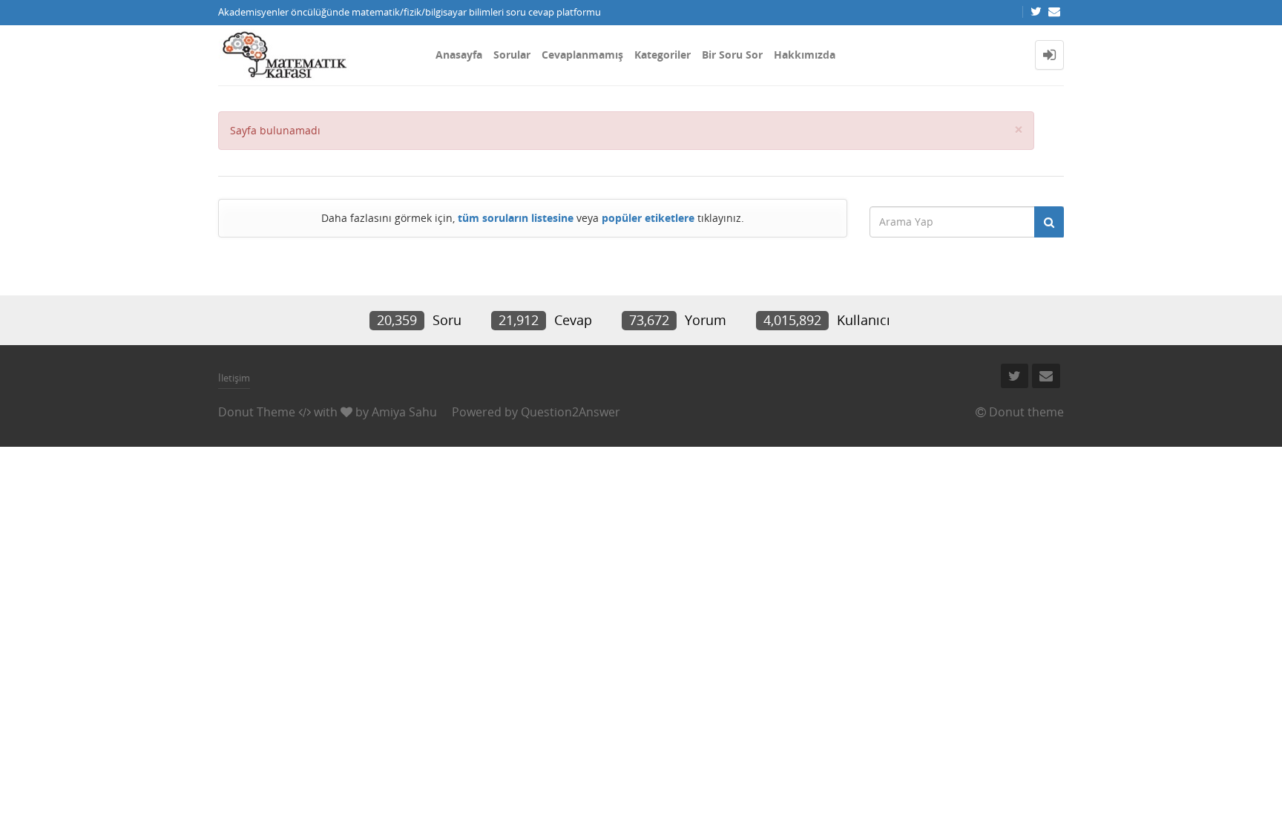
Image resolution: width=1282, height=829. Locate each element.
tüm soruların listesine (515, 218)
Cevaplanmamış (582, 54)
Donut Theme (256, 412)
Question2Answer (570, 412)
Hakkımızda (804, 54)
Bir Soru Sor (732, 54)
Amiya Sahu (404, 412)
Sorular (511, 54)
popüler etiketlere (648, 218)
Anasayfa (458, 54)
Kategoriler (662, 54)
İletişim (234, 377)
